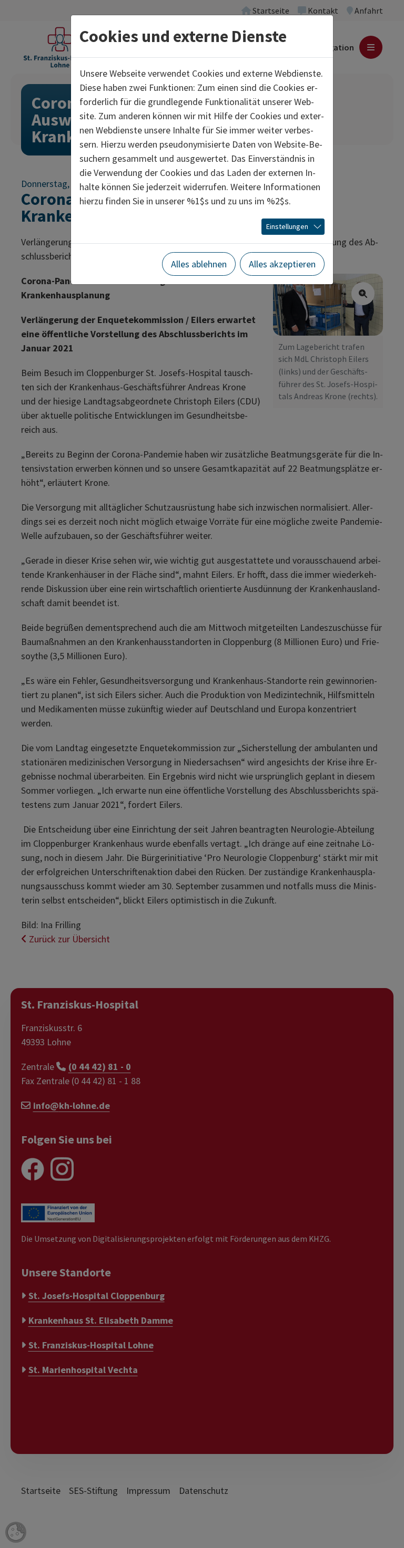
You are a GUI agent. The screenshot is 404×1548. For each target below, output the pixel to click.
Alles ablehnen (199, 264)
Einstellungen (287, 226)
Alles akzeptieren (282, 264)
